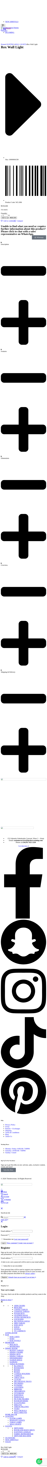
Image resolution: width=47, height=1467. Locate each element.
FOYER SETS (19, 1313)
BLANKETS (18, 1366)
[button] (18, 221)
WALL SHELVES (20, 1412)
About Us (8, 1136)
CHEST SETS (19, 1377)
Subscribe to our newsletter (13, 1266)
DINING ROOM (11, 1348)
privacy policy (30, 1273)
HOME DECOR (11, 1414)
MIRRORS (18, 1389)
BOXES (17, 1372)
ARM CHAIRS (19, 1306)
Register (4, 1277)
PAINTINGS (18, 1395)
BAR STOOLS (15, 1341)
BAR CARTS (14, 1337)
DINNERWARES (16, 1358)
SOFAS (16, 1327)
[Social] (23, 918)
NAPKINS (13, 1362)
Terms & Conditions (12, 1132)
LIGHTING (10, 44)
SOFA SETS (18, 1325)
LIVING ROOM (11, 1333)
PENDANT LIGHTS (17, 1420)
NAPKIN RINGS (16, 1360)
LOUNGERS (19, 1319)
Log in (4, 1243)
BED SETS (14, 1344)
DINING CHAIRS (16, 1352)
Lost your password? (21, 1239)
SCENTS (8, 1426)
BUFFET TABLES (16, 1350)
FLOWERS (18, 1385)
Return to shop (6, 1300)
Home (3, 44)
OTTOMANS (19, 1393)
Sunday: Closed (10, 1153)
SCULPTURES (19, 1403)
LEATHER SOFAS (21, 1315)
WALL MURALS (20, 1410)
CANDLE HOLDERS (22, 1374)
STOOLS (17, 1329)
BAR (7, 1335)
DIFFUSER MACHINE (22, 1436)
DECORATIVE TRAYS (22, 1381)
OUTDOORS (10, 1438)
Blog (7, 1134)
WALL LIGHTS (20, 44)
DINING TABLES (16, 1356)
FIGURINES (18, 1383)
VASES (16, 1409)
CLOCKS (17, 1379)
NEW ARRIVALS (11, 22)
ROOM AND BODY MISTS (24, 1430)
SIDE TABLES (19, 1323)
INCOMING (9, 32)
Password (5, 1235)
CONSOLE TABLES (21, 1311)
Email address (6, 1231)
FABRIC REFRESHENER (23, 1434)
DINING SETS (15, 1354)
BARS (12, 1339)
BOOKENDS (19, 1368)
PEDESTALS (19, 1397)
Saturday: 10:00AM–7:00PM (15, 1151)
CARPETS (18, 1376)
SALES (8, 1442)
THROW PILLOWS (21, 1407)
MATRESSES (15, 1346)
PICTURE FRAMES (21, 1399)
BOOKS (17, 1370)
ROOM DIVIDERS (21, 1401)
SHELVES (18, 1405)
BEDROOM (9, 1342)
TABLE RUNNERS (17, 1364)
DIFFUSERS (18, 1428)
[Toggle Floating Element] (39, 1461)
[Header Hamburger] (3, 25)
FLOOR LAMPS (16, 1418)
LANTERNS (18, 1387)
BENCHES (18, 1307)
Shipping (8, 1130)
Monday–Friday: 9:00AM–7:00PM (17, 1149)
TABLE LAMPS (16, 1422)
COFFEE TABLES (21, 1309)
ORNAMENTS (19, 1391)
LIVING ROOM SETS (22, 1317)
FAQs (7, 1127)
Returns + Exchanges (12, 1129)
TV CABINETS (20, 1331)
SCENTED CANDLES (22, 1432)
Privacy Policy (10, 1125)
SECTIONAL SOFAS (22, 1321)
